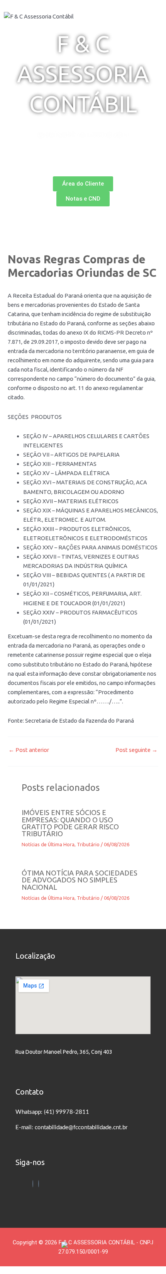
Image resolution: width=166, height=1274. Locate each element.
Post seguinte (136, 750)
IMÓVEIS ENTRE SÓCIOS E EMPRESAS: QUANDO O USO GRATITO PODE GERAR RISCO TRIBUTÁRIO (70, 823)
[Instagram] (38, 1183)
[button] (83, 169)
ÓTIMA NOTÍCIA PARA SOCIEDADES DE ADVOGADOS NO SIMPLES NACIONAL (79, 880)
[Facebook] (32, 1183)
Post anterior (28, 750)
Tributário (88, 844)
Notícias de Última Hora (48, 844)
